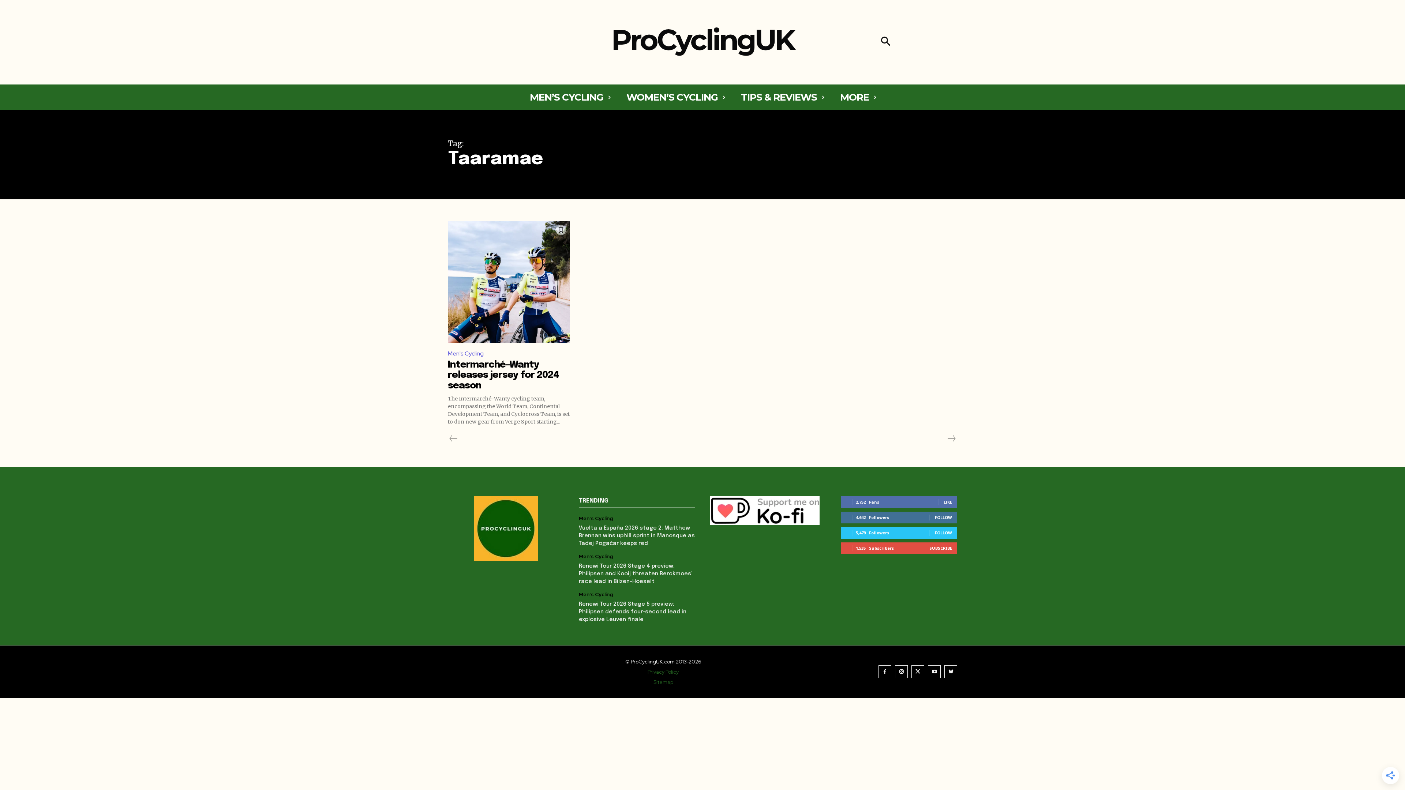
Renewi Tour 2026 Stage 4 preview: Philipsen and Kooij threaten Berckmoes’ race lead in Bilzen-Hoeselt (635, 573)
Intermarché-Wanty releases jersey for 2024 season (503, 375)
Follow (943, 517)
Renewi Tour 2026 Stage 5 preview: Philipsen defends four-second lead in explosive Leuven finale (632, 611)
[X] (917, 671)
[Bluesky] (950, 671)
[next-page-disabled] (951, 438)
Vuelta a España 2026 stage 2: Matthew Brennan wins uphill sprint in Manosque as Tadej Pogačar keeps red (637, 535)
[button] (885, 42)
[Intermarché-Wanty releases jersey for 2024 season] (509, 282)
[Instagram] (901, 671)
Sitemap (663, 682)
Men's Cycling (466, 353)
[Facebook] (884, 671)
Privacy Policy (663, 672)
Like (948, 502)
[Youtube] (934, 671)
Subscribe (940, 548)
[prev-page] (453, 438)
